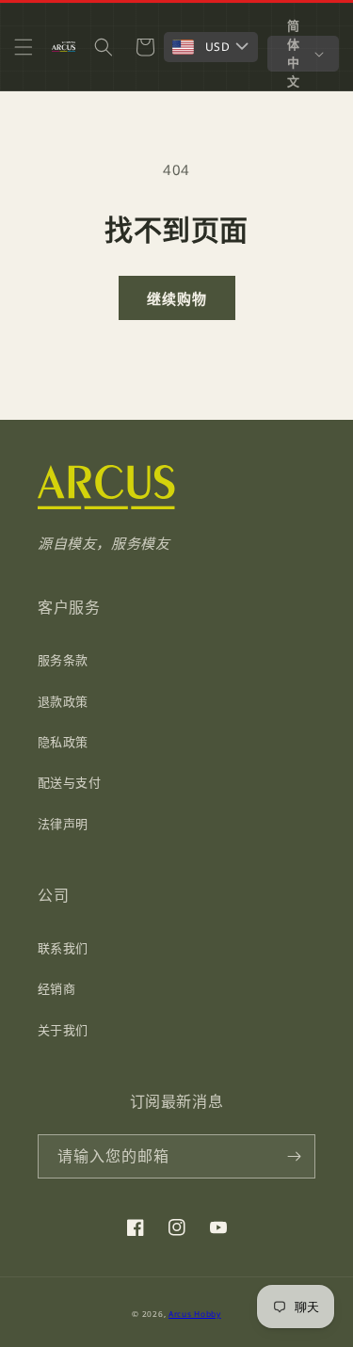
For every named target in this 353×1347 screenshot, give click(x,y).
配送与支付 (69, 782)
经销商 (56, 988)
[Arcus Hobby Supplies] (106, 504)
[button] (23, 47)
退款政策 (63, 701)
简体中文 (294, 54)
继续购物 (177, 298)
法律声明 (63, 823)
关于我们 (63, 1029)
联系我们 (63, 947)
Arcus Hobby (194, 1313)
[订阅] (293, 1156)
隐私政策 (63, 741)
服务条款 (63, 659)
